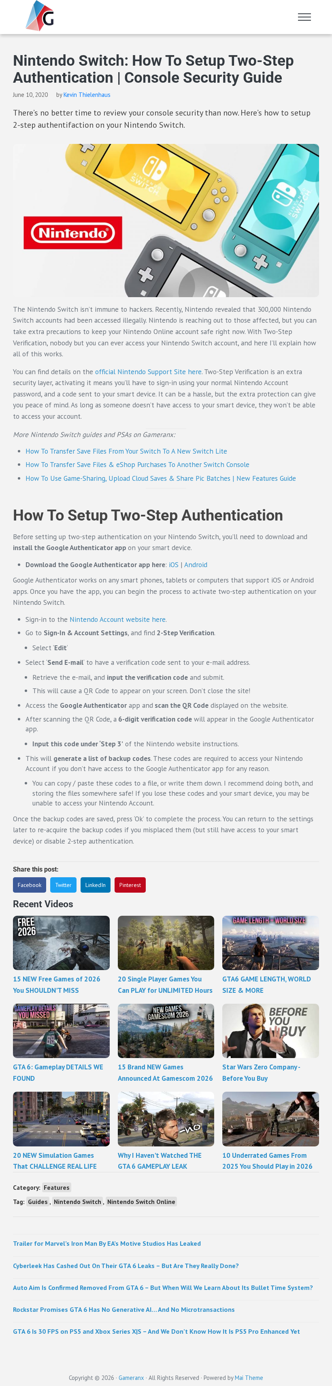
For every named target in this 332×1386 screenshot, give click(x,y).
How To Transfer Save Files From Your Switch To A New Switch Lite (126, 451)
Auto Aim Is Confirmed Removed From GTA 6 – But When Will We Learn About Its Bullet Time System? (163, 1287)
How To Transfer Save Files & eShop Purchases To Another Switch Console (137, 464)
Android (195, 564)
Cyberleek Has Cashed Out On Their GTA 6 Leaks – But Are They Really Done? (126, 1265)
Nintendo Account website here (118, 619)
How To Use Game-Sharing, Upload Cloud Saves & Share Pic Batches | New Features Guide (161, 478)
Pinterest (130, 885)
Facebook (29, 885)
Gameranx (131, 1378)
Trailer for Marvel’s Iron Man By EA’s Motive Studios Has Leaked (107, 1243)
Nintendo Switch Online (141, 1201)
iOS (174, 564)
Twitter (63, 885)
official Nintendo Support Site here (148, 371)
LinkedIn (95, 885)
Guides (38, 1201)
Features (57, 1187)
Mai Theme (249, 1378)
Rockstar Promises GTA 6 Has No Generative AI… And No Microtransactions (124, 1309)
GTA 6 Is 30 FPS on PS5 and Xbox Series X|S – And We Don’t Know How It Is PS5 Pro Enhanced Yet (156, 1331)
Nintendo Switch (77, 1201)
